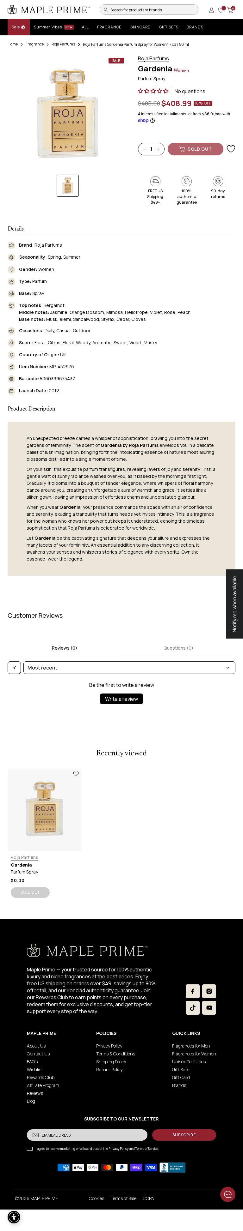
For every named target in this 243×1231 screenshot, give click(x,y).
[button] (153, 90)
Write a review (121, 698)
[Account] (211, 10)
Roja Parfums (63, 44)
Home (13, 44)
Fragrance (35, 44)
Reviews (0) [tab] (64, 648)
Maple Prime (44, 1198)
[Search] (106, 9)
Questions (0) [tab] (178, 648)
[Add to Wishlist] (231, 149)
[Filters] (14, 667)
